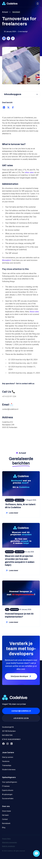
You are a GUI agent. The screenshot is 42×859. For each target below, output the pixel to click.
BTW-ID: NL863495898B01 (11, 739)
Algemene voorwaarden (9, 842)
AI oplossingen (7, 794)
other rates (29, 172)
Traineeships (6, 765)
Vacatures (5, 761)
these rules (34, 312)
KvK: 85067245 (7, 735)
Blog (3, 827)
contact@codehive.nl (21, 711)
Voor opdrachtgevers (9, 782)
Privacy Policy (6, 838)
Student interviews (8, 769)
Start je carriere (7, 757)
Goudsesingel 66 (8, 727)
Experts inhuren (7, 790)
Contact (5, 819)
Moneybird (6, 260)
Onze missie (6, 811)
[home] (10, 3)
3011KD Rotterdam (9, 731)
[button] (37, 3)
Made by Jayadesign (8, 846)
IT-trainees (6, 786)
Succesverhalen (7, 798)
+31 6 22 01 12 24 (21, 718)
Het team (5, 815)
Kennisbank (6, 823)
